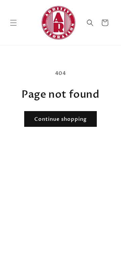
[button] (13, 22)
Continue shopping (60, 119)
